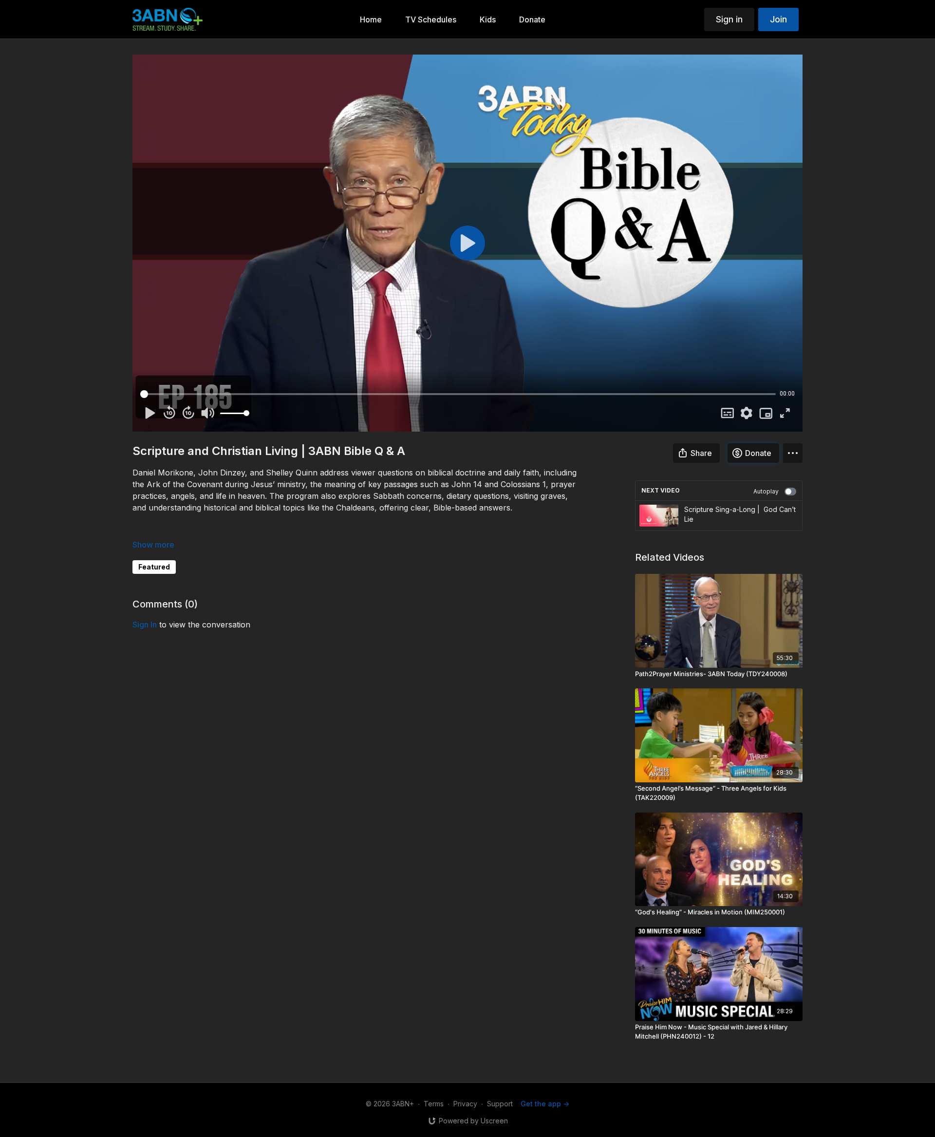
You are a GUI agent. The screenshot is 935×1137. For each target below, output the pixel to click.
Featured (154, 567)
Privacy (465, 1103)
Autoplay (766, 491)
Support (500, 1103)
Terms (434, 1103)
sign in (144, 624)
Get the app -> (545, 1103)
